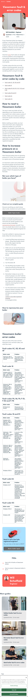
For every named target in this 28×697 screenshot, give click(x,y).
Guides (9, 1)
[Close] (26, 677)
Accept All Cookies (14, 694)
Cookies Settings (14, 685)
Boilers (3, 1)
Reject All (14, 690)
